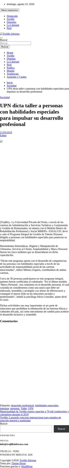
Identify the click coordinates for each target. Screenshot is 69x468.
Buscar (3, 39)
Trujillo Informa (27, 460)
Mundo (10, 70)
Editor (3, 135)
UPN (30, 408)
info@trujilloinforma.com (14, 444)
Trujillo (10, 19)
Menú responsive (9, 10)
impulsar (4, 408)
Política (11, 67)
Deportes (11, 22)
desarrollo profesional (22, 405)
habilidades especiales (46, 405)
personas (14, 408)
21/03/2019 (6, 132)
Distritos (11, 58)
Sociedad (5, 97)
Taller (24, 408)
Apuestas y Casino (16, 76)
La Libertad (13, 25)
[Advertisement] (34, 182)
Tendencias (13, 73)
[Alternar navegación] (1, 37)
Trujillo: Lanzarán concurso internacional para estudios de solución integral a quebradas (30, 419)
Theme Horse (18, 463)
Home (10, 52)
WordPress (26, 466)
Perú (9, 28)
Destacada (12, 16)
